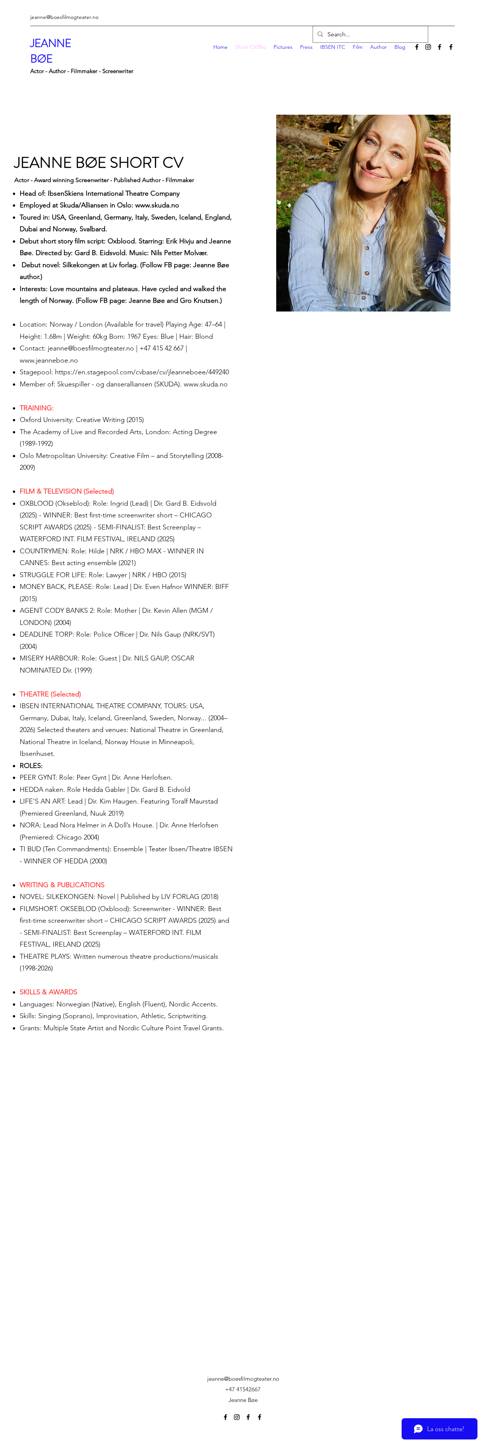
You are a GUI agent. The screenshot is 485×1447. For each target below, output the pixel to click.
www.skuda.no (157, 205)
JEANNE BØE (50, 51)
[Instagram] (428, 47)
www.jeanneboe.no (49, 360)
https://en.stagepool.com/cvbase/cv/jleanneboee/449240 (143, 372)
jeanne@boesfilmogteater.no (64, 17)
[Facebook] (417, 47)
